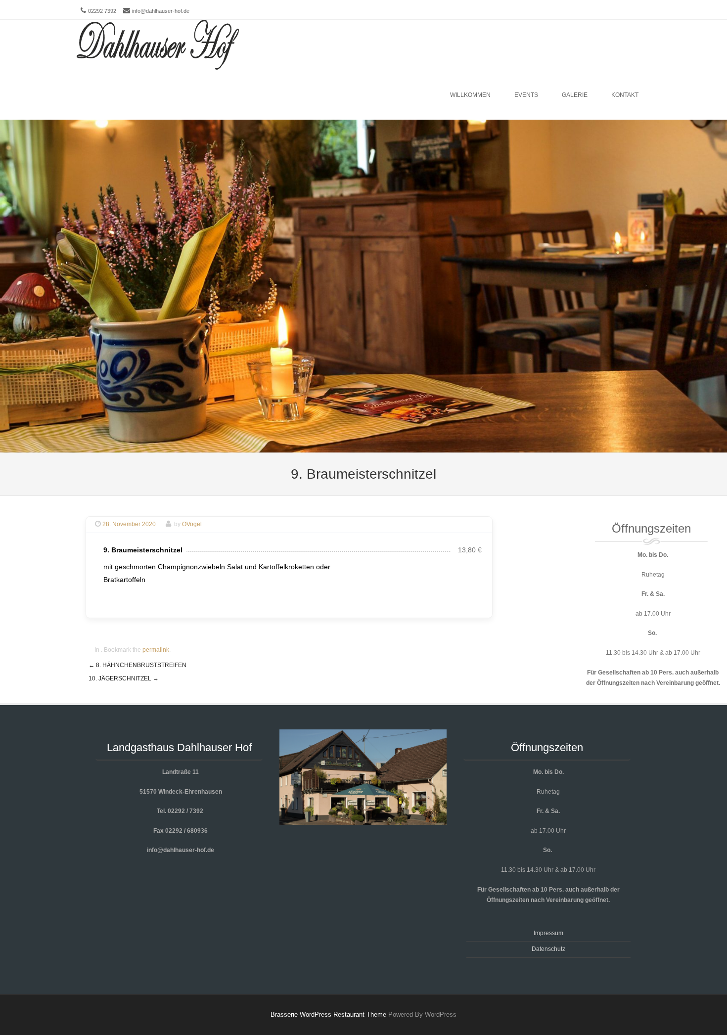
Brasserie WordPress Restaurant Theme (328, 1014)
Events (526, 94)
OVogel (192, 524)
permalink (155, 649)
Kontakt (624, 94)
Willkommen (470, 94)
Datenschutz (548, 948)
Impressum (548, 933)
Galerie (575, 94)
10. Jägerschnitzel (124, 678)
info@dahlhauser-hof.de (160, 11)
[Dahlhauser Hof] (158, 45)
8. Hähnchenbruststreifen (137, 665)
